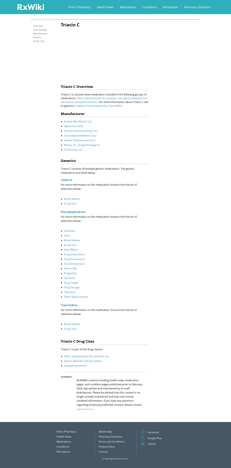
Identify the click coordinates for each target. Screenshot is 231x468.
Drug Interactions (74, 254)
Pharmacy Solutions (197, 7)
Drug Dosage (72, 287)
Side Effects (71, 249)
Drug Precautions (74, 259)
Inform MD (70, 268)
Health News (105, 7)
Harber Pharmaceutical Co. (80, 140)
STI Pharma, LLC (73, 149)
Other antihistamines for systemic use (99, 98)
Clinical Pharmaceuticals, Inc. (81, 131)
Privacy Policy (107, 446)
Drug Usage (71, 282)
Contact (103, 451)
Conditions (149, 7)
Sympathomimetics (86, 102)
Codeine (80, 106)
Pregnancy (70, 273)
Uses (67, 235)
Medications (128, 7)
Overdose (69, 292)
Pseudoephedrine (96, 106)
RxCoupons (170, 7)
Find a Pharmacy (80, 7)
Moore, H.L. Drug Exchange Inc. (82, 145)
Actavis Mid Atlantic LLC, (78, 121)
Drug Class (70, 203)
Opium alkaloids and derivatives (83, 361)
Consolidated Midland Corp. (80, 135)
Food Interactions (74, 264)
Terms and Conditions (112, 441)
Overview (69, 231)
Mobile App (105, 431)
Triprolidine (115, 106)
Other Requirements (76, 297)
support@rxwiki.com (85, 409)
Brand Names (72, 199)
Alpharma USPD (73, 126)
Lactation (69, 278)
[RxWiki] (30, 6)
